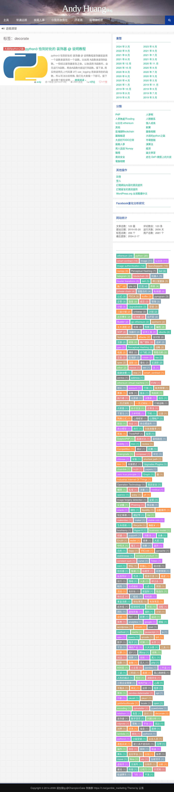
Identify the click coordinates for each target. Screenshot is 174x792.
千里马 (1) (122, 413)
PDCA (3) (134, 296)
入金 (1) (144, 581)
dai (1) (150, 515)
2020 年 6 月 (123, 76)
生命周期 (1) (123, 525)
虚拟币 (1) (122, 764)
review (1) (147, 444)
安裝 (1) (136, 459)
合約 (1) (121, 550)
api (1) (159, 693)
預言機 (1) (152, 505)
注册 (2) (121, 342)
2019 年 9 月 (150, 89)
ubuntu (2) (164, 332)
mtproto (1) (123, 723)
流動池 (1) (149, 535)
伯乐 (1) (163, 398)
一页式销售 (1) (125, 403)
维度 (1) (165, 576)
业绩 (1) (121, 616)
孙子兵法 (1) (137, 408)
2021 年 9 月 (150, 50)
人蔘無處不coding (124, 118)
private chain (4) (126, 291)
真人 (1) (155, 657)
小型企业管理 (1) (126, 683)
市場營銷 (150, 140)
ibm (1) (121, 464)
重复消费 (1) (123, 601)
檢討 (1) (141, 449)
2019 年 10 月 (123, 89)
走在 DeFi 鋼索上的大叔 (158, 157)
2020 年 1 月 (123, 84)
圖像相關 (150, 131)
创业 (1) (133, 423)
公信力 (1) (145, 769)
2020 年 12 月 (123, 63)
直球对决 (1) (143, 438)
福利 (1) (149, 611)
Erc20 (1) (122, 540)
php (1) (155, 662)
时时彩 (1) (122, 667)
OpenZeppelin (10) (158, 266)
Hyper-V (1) (140, 530)
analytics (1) (135, 621)
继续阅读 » (80, 80)
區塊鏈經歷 (96, 20)
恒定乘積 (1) (123, 515)
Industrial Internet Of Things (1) (134, 479)
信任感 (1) (122, 571)
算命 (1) (121, 693)
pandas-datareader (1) (141, 693)
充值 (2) (137, 327)
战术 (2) (160, 342)
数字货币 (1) (137, 718)
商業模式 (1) (134, 464)
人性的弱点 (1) (125, 677)
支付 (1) (148, 713)
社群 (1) (121, 652)
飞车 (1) (137, 774)
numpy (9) (122, 271)
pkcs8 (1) (134, 698)
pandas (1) (150, 667)
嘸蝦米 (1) (154, 525)
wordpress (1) (124, 627)
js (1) (164, 632)
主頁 (6, 20)
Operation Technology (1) (131, 484)
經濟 (148, 148)
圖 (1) (160, 474)
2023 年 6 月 (150, 46)
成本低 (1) (122, 606)
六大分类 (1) (151, 647)
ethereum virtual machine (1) (132, 382)
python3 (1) (149, 733)
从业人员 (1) (155, 738)
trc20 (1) (137, 469)
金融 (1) (133, 662)
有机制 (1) (150, 596)
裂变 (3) (133, 301)
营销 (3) (153, 306)
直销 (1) (146, 672)
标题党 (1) (147, 571)
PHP (117, 114)
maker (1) (140, 520)
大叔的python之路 (14, 48)
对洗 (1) (133, 728)
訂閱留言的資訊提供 (127, 189)
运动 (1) (155, 616)
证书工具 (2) (149, 332)
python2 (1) (123, 738)
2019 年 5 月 (150, 97)
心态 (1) (149, 586)
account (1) (135, 388)
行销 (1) (148, 388)
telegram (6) (123, 276)
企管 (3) (121, 301)
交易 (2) (121, 357)
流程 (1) (163, 606)
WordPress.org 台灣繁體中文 (131, 193)
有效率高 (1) (156, 601)
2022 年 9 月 (123, 50)
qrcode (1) (147, 637)
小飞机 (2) (145, 352)
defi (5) (146, 281)
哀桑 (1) (162, 535)
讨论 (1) (160, 611)
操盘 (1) (144, 728)
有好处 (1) (134, 591)
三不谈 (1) (164, 667)
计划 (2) (153, 311)
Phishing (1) (137, 505)
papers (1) (150, 469)
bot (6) (162, 271)
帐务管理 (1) (161, 388)
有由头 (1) (161, 591)
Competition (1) (125, 449)
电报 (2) (121, 352)
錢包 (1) (134, 510)
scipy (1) (136, 494)
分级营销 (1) (139, 738)
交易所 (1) (136, 764)
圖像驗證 (120, 135)
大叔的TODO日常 (124, 140)
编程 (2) (160, 327)
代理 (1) (144, 642)
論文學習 (150, 152)
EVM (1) (155, 382)
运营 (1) (146, 688)
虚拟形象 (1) (135, 611)
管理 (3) (155, 301)
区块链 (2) (138, 316)
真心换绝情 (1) (161, 672)
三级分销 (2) (123, 311)
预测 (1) (160, 586)
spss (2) (121, 362)
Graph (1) (148, 474)
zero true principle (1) (128, 474)
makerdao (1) (124, 520)
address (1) (137, 377)
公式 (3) (121, 296)
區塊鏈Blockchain (124, 131)
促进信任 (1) (137, 606)
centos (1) (122, 377)
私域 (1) (133, 489)
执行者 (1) (122, 398)
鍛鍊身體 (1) (123, 372)
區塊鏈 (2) (134, 357)
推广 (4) (121, 286)
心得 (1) (158, 683)
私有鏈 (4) (159, 291)
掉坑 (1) (136, 733)
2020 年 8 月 (123, 72)
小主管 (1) (136, 667)
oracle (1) (122, 510)
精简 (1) (121, 586)
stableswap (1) (125, 555)
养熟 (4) (154, 286)
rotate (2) (147, 357)
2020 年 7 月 (150, 72)
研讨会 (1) (156, 581)
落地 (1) (133, 581)
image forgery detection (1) (131, 499)
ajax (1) (121, 637)
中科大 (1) (122, 545)
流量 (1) (144, 489)
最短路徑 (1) (159, 438)
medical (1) (157, 489)
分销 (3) (121, 306)
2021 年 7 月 (150, 55)
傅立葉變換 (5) (160, 281)
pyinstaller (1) (141, 708)
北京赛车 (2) (123, 316)
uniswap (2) (139, 311)
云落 (141, 788)
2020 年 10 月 (123, 67)
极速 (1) (155, 749)
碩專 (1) (147, 540)
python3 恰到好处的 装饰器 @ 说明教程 (55, 48)
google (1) (150, 621)
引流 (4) (143, 286)
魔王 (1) (135, 545)
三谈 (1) (121, 672)
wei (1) (146, 367)
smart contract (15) (127, 260)
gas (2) (121, 347)
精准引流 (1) (151, 576)
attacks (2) (144, 337)
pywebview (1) (159, 708)
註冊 (118, 176)
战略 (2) (159, 347)
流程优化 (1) (153, 677)
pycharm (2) (158, 321)
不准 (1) (149, 774)
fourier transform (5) (128, 281)
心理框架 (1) (140, 418)
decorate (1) (162, 713)
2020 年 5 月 (150, 76)
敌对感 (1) (159, 566)
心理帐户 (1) (156, 418)
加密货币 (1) (157, 759)
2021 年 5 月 (150, 59)
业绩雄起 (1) (135, 586)
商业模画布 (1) (148, 423)
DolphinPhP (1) (125, 438)
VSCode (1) (147, 550)
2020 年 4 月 (123, 80)
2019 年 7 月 (150, 93)
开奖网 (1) (159, 769)
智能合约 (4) (144, 291)
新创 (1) (121, 423)
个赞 (104, 81)
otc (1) (144, 759)
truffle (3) (147, 296)
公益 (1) (163, 413)
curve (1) (143, 560)
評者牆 (78, 20)
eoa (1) (137, 372)
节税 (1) (151, 413)
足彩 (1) (153, 499)
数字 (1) (121, 642)
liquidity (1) (148, 510)
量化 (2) (144, 362)
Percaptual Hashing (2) (140, 347)
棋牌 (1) (133, 657)
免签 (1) (137, 713)
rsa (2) (158, 357)
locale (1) (146, 703)
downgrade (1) (125, 454)
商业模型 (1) (123, 428)
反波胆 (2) (157, 362)
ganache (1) (162, 550)
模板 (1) (163, 621)
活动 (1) (121, 591)
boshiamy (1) (124, 530)
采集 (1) (133, 393)
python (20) (142, 255)
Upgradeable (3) (137, 306)
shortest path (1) (152, 459)
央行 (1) (137, 428)
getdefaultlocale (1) (127, 703)
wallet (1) (135, 540)
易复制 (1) (147, 591)
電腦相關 (120, 161)
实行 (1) (121, 581)
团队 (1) (121, 611)
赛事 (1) (121, 393)
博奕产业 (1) (135, 647)
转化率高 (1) (140, 601)
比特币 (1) (150, 764)
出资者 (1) (136, 398)
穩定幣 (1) (138, 515)
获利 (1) (144, 749)
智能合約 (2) (160, 352)
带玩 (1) (132, 566)
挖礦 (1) (121, 535)
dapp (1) (133, 550)
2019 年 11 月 (150, 84)
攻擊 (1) (146, 545)
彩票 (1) (144, 616)
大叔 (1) (158, 540)
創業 (148, 127)
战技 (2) (133, 362)
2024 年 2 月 (123, 46)
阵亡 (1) (133, 616)
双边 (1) (159, 723)
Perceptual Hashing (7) (143, 271)
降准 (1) (121, 433)
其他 (117, 127)
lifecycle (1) (139, 525)
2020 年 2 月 (150, 80)
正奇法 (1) (152, 408)
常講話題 (21, 20)
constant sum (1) (126, 560)
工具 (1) (165, 647)
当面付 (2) (134, 332)
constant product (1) (147, 555)
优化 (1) (151, 606)
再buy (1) (144, 652)
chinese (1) (123, 459)
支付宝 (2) (158, 337)
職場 (117, 152)
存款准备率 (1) (152, 428)
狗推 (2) (149, 327)
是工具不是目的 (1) (143, 744)
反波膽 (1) (122, 505)
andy (39, 81)
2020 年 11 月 (150, 63)
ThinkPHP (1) (136, 433)
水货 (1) (155, 642)
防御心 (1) (145, 566)
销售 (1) (156, 652)
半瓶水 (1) (122, 688)
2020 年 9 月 (150, 67)
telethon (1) (123, 713)
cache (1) (137, 632)
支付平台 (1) (135, 754)
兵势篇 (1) (122, 408)
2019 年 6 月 (123, 97)
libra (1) (134, 759)
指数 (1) (121, 662)
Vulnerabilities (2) (126, 337)
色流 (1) (137, 576)
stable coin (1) (155, 520)
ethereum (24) (125, 255)
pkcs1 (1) (147, 698)
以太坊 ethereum (124, 123)
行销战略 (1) (161, 403)
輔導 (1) (121, 489)
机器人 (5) (156, 276)
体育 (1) (121, 621)
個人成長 (150, 123)
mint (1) (121, 566)
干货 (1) (121, 647)
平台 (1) (148, 723)
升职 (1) (121, 698)
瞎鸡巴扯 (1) (144, 683)
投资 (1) (150, 433)
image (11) (146, 260)
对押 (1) (121, 728)
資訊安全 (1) (154, 484)
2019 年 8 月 (123, 93)
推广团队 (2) (146, 342)
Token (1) (156, 560)
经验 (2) (133, 342)
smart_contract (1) (154, 372)
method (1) (123, 632)
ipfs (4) (132, 286)
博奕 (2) (133, 352)
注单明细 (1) (137, 413)
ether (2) (122, 367)
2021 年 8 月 (123, 55)
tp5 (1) (159, 637)
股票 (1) (160, 754)
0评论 (92, 81)
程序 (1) (158, 688)
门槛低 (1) (136, 596)
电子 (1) (133, 642)
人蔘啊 (149, 114)
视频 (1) (144, 657)
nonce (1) (134, 367)
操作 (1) (121, 749)
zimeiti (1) (140, 627)
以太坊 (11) (161, 260)
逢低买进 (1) (123, 744)
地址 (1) (121, 388)
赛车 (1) (121, 754)
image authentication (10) (131, 266)
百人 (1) (144, 662)
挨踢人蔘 (39, 20)
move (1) (122, 759)
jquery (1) (133, 637)
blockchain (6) (141, 276)
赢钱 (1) (121, 769)
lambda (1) (123, 733)
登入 (118, 180)
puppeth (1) (135, 535)
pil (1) (147, 494)
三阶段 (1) (134, 672)
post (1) (153, 627)
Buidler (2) (122, 321)
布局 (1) (133, 769)
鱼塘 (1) (135, 571)
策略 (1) (136, 723)
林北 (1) (135, 688)
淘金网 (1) (156, 393)
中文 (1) (157, 454)
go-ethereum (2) (140, 321)
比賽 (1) (152, 449)
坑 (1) (156, 367)
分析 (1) (163, 764)
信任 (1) (133, 749)
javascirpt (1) (152, 632)
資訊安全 (120, 157)
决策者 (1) (150, 398)
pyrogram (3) (161, 296)
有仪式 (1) (122, 596)
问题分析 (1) (153, 718)
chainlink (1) (123, 469)
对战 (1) (121, 657)
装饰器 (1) (122, 718)
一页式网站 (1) (143, 403)
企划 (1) (149, 754)
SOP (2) (121, 332)
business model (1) (159, 530)
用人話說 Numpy (124, 148)
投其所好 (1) (123, 576)
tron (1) (135, 444)
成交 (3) (144, 301)
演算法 (149, 144)
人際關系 (150, 118)
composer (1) (143, 454)
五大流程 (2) (123, 327)
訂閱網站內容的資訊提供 (129, 185)
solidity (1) (122, 444)
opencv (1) (123, 494)
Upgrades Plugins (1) (155, 464)
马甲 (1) (161, 744)
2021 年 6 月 (123, 59)
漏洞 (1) (158, 545)
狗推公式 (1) (123, 418)
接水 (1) (144, 393)
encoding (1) (124, 708)
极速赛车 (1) (123, 774)
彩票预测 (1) (162, 571)
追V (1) (132, 652)
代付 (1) (140, 677)
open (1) (158, 703)
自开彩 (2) (152, 316)
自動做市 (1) (163, 510)
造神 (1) (155, 728)
